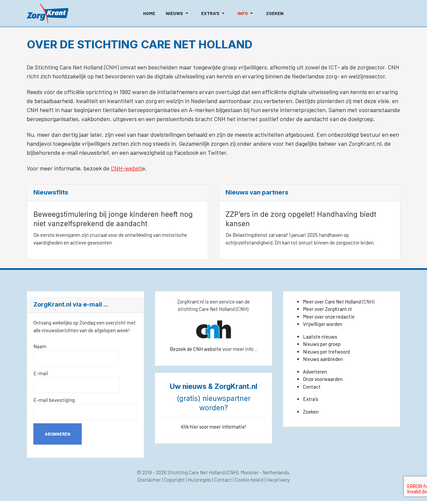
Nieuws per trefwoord (326, 352)
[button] (178, 13)
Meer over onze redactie (329, 317)
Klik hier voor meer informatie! (214, 427)
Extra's (310, 399)
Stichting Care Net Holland (196, 472)
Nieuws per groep (322, 344)
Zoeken (311, 412)
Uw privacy (278, 480)
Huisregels (199, 480)
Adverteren (315, 372)
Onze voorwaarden (323, 379)
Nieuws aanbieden (323, 359)
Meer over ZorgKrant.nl (327, 309)
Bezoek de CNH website (196, 349)
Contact (312, 387)
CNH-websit (126, 168)
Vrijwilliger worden (322, 324)
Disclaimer (149, 480)
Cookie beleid (249, 480)
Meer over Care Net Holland (332, 302)
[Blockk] (47, 13)
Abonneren (57, 434)
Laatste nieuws (320, 337)
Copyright (174, 480)
